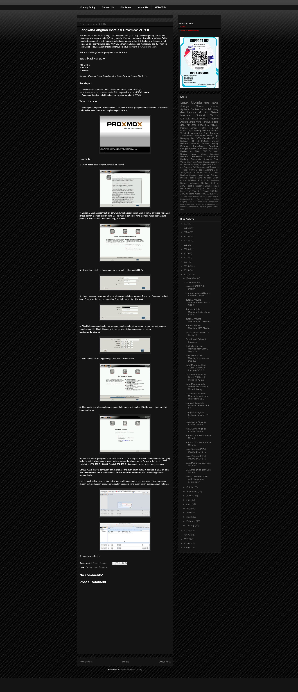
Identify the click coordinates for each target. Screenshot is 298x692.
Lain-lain (215, 162)
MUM (216, 170)
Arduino (205, 188)
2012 (186, 535)
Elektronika (196, 159)
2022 (186, 240)
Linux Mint (195, 121)
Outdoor (204, 183)
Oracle (183, 180)
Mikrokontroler (186, 165)
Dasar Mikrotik (211, 125)
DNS (205, 151)
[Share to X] (119, 563)
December (191, 278)
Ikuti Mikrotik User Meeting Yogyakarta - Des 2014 (197, 349)
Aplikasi (185, 109)
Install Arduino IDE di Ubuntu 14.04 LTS (196, 450)
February (191, 521)
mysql (198, 188)
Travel (210, 135)
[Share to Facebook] (122, 563)
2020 (186, 249)
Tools (190, 202)
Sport (216, 159)
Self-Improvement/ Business (206, 167)
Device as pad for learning (189, 30)
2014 (186, 274)
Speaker (208, 186)
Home (125, 661)
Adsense (208, 159)
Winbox (207, 178)
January (190, 525)
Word (197, 194)
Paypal (206, 191)
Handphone (208, 170)
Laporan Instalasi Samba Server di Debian (198, 294)
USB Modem (197, 202)
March (189, 517)
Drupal (194, 170)
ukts (195, 162)
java (211, 194)
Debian (89, 567)
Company (188, 167)
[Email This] (113, 563)
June (189, 504)
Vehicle (205, 143)
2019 (186, 253)
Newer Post (85, 661)
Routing (192, 178)
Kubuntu (184, 146)
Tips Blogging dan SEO (199, 136)
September (192, 491)
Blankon (184, 175)
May (188, 508)
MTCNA (192, 191)
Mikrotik (203, 112)
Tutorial (215, 165)
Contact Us (108, 7)
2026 (186, 223)
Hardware (207, 121)
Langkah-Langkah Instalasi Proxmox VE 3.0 (197, 405)
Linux (95, 567)
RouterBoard (198, 146)
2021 (186, 245)
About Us (143, 7)
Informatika (211, 204)
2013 (186, 530)
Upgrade (192, 175)
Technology (185, 170)
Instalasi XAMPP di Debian (195, 287)
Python (183, 178)
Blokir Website (211, 180)
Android (214, 118)
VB (193, 188)
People (204, 118)
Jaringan (185, 106)
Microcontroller (192, 207)
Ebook (215, 138)
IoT (217, 204)
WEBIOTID (160, 7)
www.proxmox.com (148, 47)
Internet (214, 106)
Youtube (215, 207)
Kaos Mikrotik (213, 196)
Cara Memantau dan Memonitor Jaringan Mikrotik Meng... (197, 387)
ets (181, 167)
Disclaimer (125, 7)
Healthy (202, 128)
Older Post (164, 661)
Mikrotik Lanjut (188, 128)
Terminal (184, 133)
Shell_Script (185, 172)
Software (202, 148)
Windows (190, 194)
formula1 (205, 194)
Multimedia (200, 135)
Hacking (206, 162)
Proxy (196, 165)
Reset (189, 186)
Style (200, 178)
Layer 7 (183, 191)
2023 (186, 236)
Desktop (184, 159)
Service (192, 148)
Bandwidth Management (205, 156)
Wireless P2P (195, 180)
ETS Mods (188, 196)
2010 (186, 543)
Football (196, 196)
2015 (186, 270)
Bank (182, 204)
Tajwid (193, 154)
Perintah (195, 143)
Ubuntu (196, 102)
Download (214, 146)
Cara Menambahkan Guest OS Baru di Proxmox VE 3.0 (196, 368)
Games (182, 26)
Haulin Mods (201, 204)
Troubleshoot (186, 135)
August (190, 495)
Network (200, 115)
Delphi (216, 178)
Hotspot (203, 154)
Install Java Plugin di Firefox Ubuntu (196, 423)
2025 (186, 228)
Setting (215, 143)
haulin (189, 162)
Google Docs (190, 204)
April (188, 512)
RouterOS (214, 128)
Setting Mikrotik (202, 130)
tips (207, 102)
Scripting (183, 202)
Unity (201, 207)
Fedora (215, 130)
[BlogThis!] (116, 563)
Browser (184, 183)
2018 (186, 257)
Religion (184, 141)
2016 (186, 266)
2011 (186, 539)
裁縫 (182, 209)
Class (199, 162)
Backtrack (214, 151)
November (191, 282)
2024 (186, 232)
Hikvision (203, 196)
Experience (197, 124)
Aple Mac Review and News (199, 150)
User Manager (208, 202)
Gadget (184, 148)
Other (199, 191)
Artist (190, 130)
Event (200, 175)
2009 (186, 547)
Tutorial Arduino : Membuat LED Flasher (198, 320)
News (215, 102)
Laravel (183, 207)
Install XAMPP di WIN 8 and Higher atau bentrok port (197, 479)
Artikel (184, 121)
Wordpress (207, 207)
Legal (206, 175)
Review (183, 154)
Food (200, 170)
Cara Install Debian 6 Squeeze (196, 340)
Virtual (183, 162)
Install (194, 118)
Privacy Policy (87, 7)
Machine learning (212, 199)
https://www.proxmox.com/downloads (96, 92)
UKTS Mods (186, 188)
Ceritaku (206, 138)
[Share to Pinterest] (125, 563)
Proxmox (103, 567)
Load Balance (197, 199)
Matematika (196, 133)
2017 (186, 261)
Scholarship (198, 186)
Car (211, 188)
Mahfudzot (194, 183)
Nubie (183, 130)
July (188, 500)
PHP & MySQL (200, 141)
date (217, 202)
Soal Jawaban (211, 133)
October (190, 487)
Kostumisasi (185, 199)
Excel (216, 188)
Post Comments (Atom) (131, 670)
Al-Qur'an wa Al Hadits (206, 172)
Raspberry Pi (205, 165)
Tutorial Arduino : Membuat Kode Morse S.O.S (198, 302)
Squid (216, 186)
